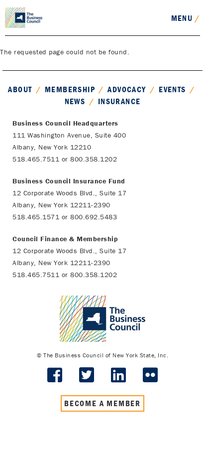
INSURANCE (119, 101)
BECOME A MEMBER (102, 403)
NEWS (75, 101)
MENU (185, 18)
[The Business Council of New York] (23, 16)
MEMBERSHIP (70, 89)
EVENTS (172, 89)
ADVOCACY (126, 89)
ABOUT (20, 89)
